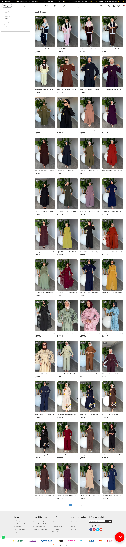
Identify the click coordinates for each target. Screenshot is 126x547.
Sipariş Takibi (17, 526)
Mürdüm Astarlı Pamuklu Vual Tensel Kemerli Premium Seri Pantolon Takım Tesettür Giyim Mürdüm (112, 374)
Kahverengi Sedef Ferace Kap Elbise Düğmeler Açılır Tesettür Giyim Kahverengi (45, 252)
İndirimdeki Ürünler (57, 526)
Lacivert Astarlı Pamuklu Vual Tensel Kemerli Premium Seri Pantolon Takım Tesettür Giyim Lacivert (45, 414)
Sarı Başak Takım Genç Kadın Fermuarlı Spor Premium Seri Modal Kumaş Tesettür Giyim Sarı (45, 89)
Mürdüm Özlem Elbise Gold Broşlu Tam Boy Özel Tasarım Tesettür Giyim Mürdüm (112, 89)
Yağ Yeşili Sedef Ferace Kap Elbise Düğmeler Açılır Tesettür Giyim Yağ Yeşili (67, 252)
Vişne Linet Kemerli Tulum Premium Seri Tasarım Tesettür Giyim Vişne (67, 292)
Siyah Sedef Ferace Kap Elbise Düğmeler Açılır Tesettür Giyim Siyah (90, 252)
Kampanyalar (34, 7)
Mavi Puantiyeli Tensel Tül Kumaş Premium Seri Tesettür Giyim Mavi (112, 333)
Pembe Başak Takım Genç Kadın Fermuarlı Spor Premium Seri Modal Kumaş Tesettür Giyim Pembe (67, 49)
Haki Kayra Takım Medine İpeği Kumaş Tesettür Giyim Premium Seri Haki (90, 170)
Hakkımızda (17, 521)
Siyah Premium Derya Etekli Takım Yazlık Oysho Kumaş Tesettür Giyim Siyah (45, 455)
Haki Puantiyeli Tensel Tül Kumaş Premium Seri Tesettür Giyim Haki (67, 333)
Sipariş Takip (55, 529)
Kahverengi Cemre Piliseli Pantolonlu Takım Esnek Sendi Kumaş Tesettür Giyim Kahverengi (90, 455)
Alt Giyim (55, 6)
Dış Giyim (63, 6)
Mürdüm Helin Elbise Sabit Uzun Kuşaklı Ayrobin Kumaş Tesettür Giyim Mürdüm (67, 495)
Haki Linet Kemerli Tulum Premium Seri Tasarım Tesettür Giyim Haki (45, 292)
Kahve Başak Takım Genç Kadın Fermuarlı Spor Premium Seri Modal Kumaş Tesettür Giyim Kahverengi (112, 49)
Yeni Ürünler (55, 524)
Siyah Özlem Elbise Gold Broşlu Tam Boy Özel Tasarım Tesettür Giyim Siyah (67, 130)
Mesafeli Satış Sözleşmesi (40, 529)
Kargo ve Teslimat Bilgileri (40, 524)
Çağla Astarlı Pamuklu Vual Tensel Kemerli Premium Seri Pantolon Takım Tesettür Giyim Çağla (67, 374)
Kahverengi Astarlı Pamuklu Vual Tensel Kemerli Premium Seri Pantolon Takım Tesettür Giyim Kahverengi (90, 374)
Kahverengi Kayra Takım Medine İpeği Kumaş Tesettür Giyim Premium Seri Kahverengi (45, 170)
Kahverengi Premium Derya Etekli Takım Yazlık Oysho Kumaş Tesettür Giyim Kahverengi (112, 414)
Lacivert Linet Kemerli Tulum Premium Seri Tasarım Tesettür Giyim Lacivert (90, 292)
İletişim (16, 532)
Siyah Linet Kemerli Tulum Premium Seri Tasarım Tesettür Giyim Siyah (45, 333)
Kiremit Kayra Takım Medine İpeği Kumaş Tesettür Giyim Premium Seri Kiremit (112, 170)
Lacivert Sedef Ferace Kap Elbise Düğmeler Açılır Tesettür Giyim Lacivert (112, 211)
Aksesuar (87, 7)
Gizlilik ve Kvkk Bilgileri (39, 521)
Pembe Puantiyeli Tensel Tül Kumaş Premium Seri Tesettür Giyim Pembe (90, 333)
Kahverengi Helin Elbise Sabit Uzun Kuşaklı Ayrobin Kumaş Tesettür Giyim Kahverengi (45, 495)
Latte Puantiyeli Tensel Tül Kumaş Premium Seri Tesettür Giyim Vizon (45, 374)
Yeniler (24, 7)
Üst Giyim (46, 6)
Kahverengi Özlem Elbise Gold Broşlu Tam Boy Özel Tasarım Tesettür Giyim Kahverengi (67, 89)
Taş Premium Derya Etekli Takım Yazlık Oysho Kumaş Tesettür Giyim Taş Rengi (67, 414)
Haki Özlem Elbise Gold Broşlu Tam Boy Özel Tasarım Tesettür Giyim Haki (45, 130)
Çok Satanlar (100, 6)
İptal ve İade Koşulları (20, 529)
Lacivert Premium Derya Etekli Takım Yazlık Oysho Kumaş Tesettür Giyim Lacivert (90, 414)
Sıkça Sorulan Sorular (20, 524)
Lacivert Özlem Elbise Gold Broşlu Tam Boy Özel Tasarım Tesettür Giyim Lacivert (90, 89)
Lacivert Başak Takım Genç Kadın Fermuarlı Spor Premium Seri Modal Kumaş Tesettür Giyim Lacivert (45, 49)
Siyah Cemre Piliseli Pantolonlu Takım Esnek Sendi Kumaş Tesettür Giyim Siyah (112, 455)
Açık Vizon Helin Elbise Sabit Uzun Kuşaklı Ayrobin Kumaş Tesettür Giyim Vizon (90, 495)
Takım (71, 7)
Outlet (79, 7)
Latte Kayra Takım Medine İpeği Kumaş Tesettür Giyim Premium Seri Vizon (90, 130)
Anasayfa (54, 521)
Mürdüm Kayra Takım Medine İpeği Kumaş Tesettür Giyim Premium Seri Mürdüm (112, 130)
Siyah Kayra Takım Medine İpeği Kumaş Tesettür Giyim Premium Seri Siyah (45, 211)
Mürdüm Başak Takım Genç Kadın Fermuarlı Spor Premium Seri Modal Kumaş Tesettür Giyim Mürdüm (90, 49)
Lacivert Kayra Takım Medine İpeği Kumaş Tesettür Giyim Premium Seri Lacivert (67, 170)
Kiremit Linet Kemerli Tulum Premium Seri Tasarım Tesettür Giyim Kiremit (112, 252)
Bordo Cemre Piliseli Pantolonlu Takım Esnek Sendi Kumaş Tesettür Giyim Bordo (67, 455)
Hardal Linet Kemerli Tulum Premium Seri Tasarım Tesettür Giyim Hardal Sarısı (112, 292)
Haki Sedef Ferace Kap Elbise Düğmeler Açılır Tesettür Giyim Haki (67, 211)
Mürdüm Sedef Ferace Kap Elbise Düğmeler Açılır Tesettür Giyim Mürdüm (90, 211)
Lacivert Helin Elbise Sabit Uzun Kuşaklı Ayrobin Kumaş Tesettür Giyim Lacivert (112, 495)
